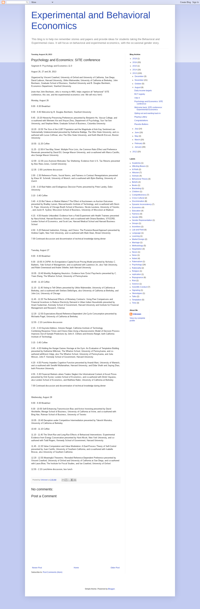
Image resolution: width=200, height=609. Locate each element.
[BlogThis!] (66, 479)
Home (76, 568)
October (138, 84)
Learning (136, 236)
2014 (134, 70)
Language (136, 233)
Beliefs (135, 182)
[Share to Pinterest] (75, 479)
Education (136, 211)
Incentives (136, 227)
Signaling (136, 290)
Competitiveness (139, 195)
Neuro (134, 252)
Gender (135, 217)
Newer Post (37, 568)
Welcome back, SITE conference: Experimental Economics (148, 108)
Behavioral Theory (140, 179)
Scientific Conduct (139, 287)
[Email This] (63, 479)
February (139, 143)
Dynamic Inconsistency (142, 204)
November (139, 80)
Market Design (138, 239)
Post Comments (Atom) (52, 572)
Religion (135, 271)
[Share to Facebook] (72, 479)
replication (136, 274)
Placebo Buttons (141, 124)
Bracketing (136, 188)
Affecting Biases (139, 166)
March (137, 140)
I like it (137, 98)
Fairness (135, 214)
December (139, 76)
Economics (136, 207)
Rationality (136, 268)
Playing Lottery (140, 117)
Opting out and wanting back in (147, 113)
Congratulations (141, 120)
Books (134, 185)
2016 (134, 62)
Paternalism (137, 261)
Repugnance (137, 277)
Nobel (134, 258)
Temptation (136, 300)
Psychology (137, 265)
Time (134, 303)
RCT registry (139, 94)
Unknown (137, 314)
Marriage (136, 242)
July (137, 129)
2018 (134, 59)
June (137, 132)
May (137, 136)
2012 (134, 152)
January (138, 147)
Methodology (137, 246)
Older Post (115, 568)
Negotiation (137, 249)
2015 (134, 66)
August (138, 87)
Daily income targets (143, 90)
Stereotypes (137, 293)
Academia (136, 163)
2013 (134, 73)
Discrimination (138, 201)
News (134, 255)
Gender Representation (142, 220)
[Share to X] (69, 479)
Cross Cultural (138, 198)
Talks (134, 296)
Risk (134, 280)
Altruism (135, 172)
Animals (135, 176)
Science (135, 284)
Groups (135, 223)
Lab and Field (138, 230)
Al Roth (135, 169)
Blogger (111, 589)
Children (135, 191)
